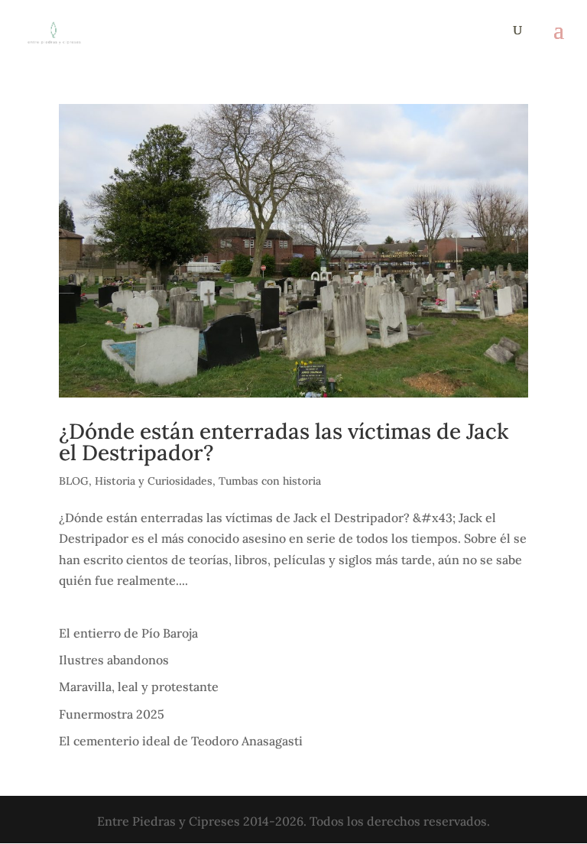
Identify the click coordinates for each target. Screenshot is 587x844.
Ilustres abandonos (114, 659)
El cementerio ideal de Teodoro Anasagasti (181, 740)
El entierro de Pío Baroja (128, 633)
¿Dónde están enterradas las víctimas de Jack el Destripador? (284, 441)
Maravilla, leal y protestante (139, 686)
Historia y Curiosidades (153, 481)
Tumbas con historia (270, 481)
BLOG (74, 481)
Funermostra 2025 (111, 714)
